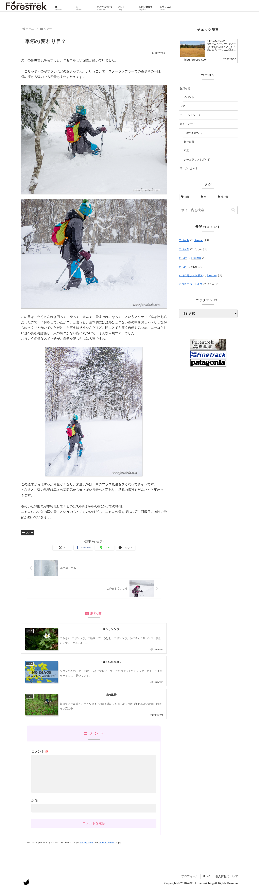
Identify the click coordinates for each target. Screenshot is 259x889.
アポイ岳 (184, 240)
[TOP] (26, 8)
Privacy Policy (86, 842)
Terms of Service (106, 842)
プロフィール (189, 876)
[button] (233, 210)
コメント (39, 751)
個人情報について (226, 876)
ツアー (29, 532)
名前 (34, 800)
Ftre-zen (198, 240)
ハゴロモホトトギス (191, 275)
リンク (207, 876)
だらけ (183, 257)
